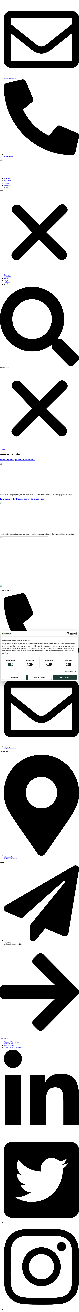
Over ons (6, 183)
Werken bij (7, 185)
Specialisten (7, 180)
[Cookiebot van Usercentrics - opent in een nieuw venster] (68, 633)
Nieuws (6, 182)
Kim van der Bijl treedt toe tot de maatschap (22, 499)
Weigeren (14, 677)
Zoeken (2, 367)
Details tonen (68, 671)
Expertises (7, 178)
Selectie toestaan (39, 677)
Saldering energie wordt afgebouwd (17, 459)
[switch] (30, 664)
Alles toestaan (64, 677)
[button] (39, 231)
